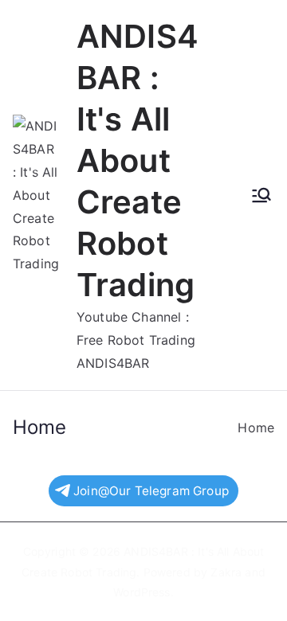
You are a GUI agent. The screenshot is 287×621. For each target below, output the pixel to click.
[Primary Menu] (261, 195)
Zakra (226, 572)
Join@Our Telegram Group (151, 490)
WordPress (141, 592)
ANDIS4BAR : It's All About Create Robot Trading (138, 160)
